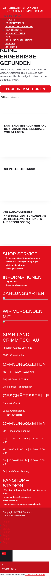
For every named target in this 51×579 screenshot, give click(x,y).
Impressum (11, 281)
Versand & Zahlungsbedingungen (22, 262)
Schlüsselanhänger (19, 40)
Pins (8, 37)
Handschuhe (13, 30)
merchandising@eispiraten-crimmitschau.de (17, 499)
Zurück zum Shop (35, 574)
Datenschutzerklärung (16, 285)
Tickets (10, 20)
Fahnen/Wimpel (14, 23)
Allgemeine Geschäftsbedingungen (23, 258)
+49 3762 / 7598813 (13, 415)
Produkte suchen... (13, 16)
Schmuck (11, 47)
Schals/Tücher (15, 33)
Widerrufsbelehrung (15, 265)
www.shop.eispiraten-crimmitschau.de (22, 504)
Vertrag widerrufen (15, 269)
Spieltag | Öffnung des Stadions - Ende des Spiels (24, 492)
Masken (10, 43)
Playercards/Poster (19, 26)
